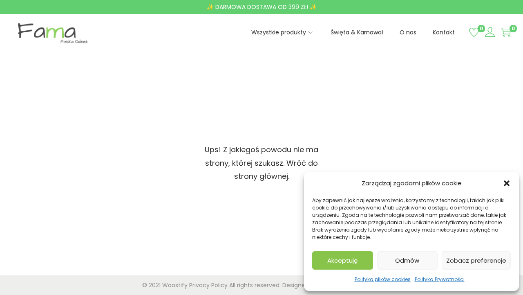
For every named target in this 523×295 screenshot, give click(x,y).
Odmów (407, 260)
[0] (474, 32)
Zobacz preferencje (476, 260)
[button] (507, 183)
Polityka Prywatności (440, 279)
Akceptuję (342, 260)
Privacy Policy (208, 285)
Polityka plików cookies (383, 279)
